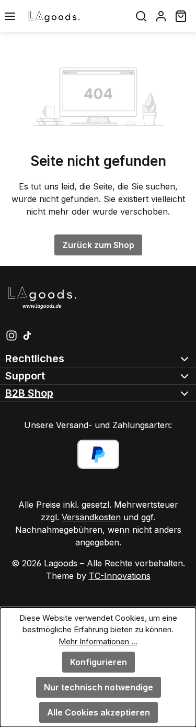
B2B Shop (29, 393)
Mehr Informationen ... (98, 641)
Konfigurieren (98, 662)
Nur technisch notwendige (98, 687)
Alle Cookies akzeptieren (98, 712)
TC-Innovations (120, 576)
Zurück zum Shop (98, 245)
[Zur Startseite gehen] (75, 16)
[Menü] (10, 16)
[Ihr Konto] (161, 16)
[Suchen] (141, 16)
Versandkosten (91, 517)
